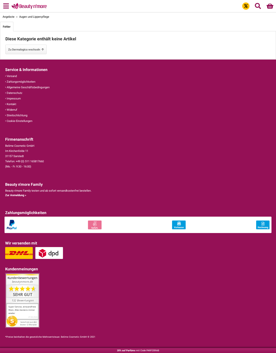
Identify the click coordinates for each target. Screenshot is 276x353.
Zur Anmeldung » (15, 195)
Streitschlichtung (16, 115)
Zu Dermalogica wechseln (24, 49)
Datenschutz (14, 93)
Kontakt (11, 104)
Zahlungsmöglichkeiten (20, 81)
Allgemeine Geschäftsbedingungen (28, 87)
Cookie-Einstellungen (19, 121)
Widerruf (11, 109)
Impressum (13, 98)
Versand (11, 76)
